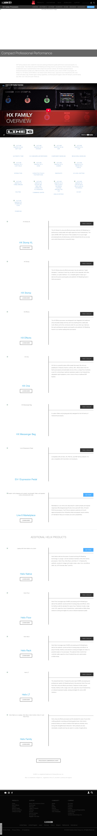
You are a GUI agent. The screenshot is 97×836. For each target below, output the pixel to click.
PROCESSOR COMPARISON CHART (48, 760)
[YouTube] (5, 792)
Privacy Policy (16, 830)
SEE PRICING (91, 6)
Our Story (70, 803)
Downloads (68, 2)
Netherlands (65, 825)
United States (23, 825)
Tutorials (31, 810)
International (74, 825)
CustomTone (51, 2)
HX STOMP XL (43, 7)
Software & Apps (16, 811)
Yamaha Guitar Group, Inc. (75, 814)
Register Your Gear (34, 816)
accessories (81, 7)
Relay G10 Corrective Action (36, 803)
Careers (70, 808)
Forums (31, 811)
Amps (13, 803)
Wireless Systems (17, 810)
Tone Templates (56, 811)
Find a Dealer (71, 811)
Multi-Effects (15, 805)
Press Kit (70, 806)
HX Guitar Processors (10, 7)
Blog (59, 2)
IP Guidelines (25, 830)
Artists (53, 803)
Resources (73, 7)
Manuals (31, 806)
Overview (35, 7)
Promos (54, 808)
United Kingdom (33, 825)
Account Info (32, 814)
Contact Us (71, 813)
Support (77, 2)
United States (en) (86, 2)
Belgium (58, 825)
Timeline (70, 805)
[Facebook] (12, 792)
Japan (40, 825)
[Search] (94, 3)
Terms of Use (6, 830)
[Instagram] (8, 792)
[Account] (91, 3)
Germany (46, 825)
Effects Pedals (16, 808)
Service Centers (33, 813)
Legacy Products (33, 808)
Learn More (26, 247)
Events (53, 806)
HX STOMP (51, 7)
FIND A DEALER (86, 223)
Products (40, 2)
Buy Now (88, 495)
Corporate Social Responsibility (76, 810)
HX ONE (66, 7)
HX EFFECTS (59, 7)
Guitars (14, 806)
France (52, 825)
